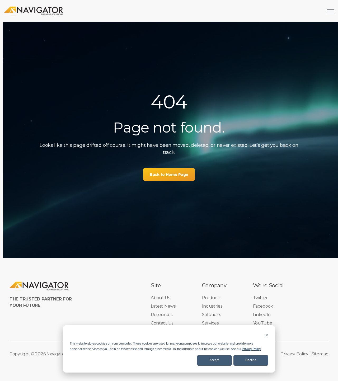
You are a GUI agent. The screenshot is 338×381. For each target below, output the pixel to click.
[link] (33, 10)
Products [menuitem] (211, 297)
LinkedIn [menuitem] (262, 314)
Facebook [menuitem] (263, 306)
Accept (214, 360)
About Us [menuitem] (160, 297)
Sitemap (320, 353)
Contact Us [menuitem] (162, 323)
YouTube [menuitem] (262, 323)
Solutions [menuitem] (211, 314)
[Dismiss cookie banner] (266, 335)
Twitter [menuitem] (260, 297)
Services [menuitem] (210, 323)
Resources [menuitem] (161, 314)
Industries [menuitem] (212, 306)
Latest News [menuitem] (163, 306)
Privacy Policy (251, 349)
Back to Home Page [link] (169, 174)
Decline (250, 360)
